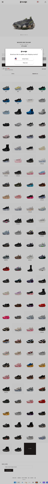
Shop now (25, 62)
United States (25, 58)
